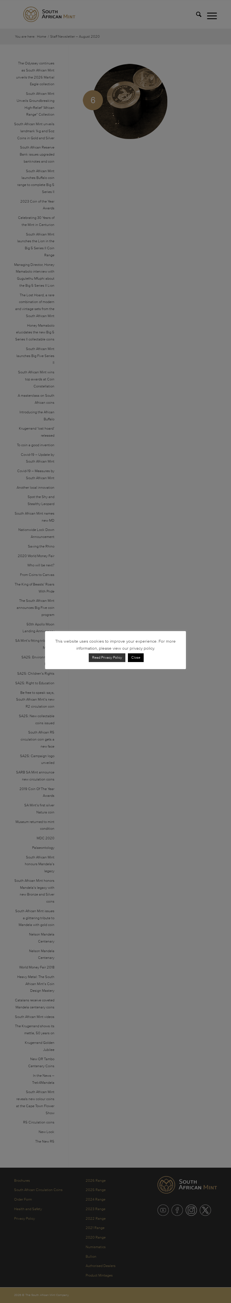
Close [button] (135, 657)
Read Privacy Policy (107, 657)
